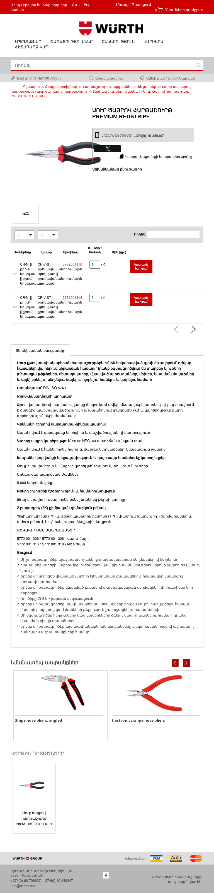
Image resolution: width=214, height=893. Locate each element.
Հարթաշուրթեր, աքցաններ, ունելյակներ (119, 86)
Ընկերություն (118, 41)
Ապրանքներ (28, 41)
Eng (87, 4)
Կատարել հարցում (141, 266)
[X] (107, 148)
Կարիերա (154, 41)
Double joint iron (143, 720)
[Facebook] (106, 875)
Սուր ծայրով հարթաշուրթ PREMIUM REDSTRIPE (34, 818)
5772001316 (72, 264)
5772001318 (72, 297)
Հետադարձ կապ (31, 47)
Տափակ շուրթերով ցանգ (115, 91)
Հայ (76, 4)
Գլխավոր (31, 86)
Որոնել (140, 234)
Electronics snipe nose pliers (57, 720)
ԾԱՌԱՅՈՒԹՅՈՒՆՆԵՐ (71, 41)
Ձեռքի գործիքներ (61, 86)
